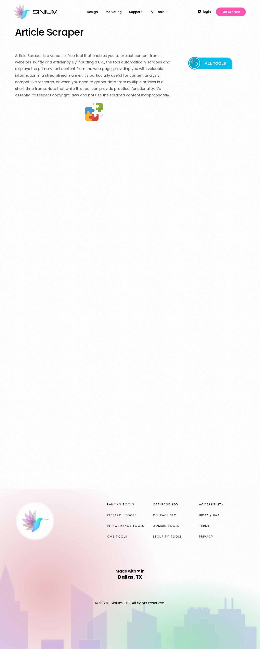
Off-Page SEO (165, 504)
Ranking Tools (120, 504)
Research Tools (122, 515)
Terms (204, 526)
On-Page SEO (165, 515)
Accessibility (211, 504)
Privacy (206, 536)
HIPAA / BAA (209, 515)
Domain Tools (166, 526)
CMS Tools (117, 536)
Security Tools (167, 536)
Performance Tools (125, 526)
